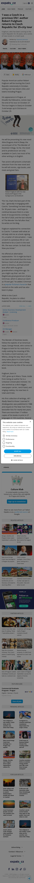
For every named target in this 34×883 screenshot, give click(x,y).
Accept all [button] (17, 451)
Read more (10, 431)
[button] (17, 460)
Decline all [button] (17, 456)
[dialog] (17, 441)
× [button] (30, 421)
